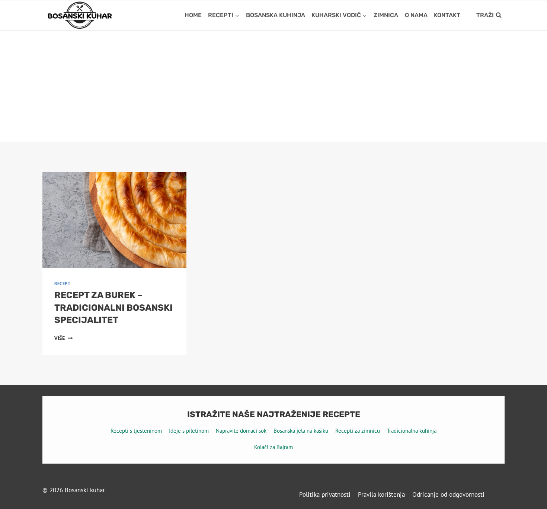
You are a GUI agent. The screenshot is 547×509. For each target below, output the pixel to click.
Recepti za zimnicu (357, 430)
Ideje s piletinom (189, 430)
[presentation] (114, 220)
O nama (416, 15)
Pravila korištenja (381, 494)
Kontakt (447, 15)
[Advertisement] (273, 86)
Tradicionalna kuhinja (411, 430)
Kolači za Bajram (273, 447)
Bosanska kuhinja (275, 15)
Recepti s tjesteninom (136, 430)
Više (63, 338)
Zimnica (386, 15)
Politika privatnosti (325, 494)
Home (193, 15)
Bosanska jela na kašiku (301, 430)
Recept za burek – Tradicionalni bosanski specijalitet (113, 307)
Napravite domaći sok (241, 430)
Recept (62, 283)
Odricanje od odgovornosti (448, 494)
